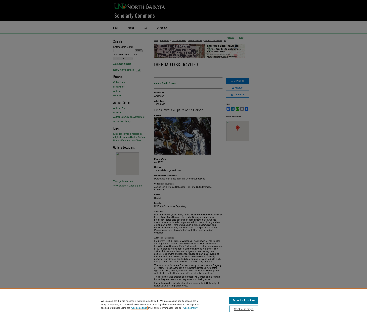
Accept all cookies (243, 300)
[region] (183, 304)
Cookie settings (139, 307)
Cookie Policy (190, 307)
